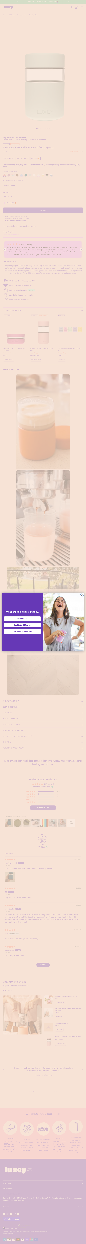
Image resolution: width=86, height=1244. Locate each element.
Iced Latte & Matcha (22, 625)
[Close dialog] (82, 595)
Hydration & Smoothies (22, 631)
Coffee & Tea (22, 618)
